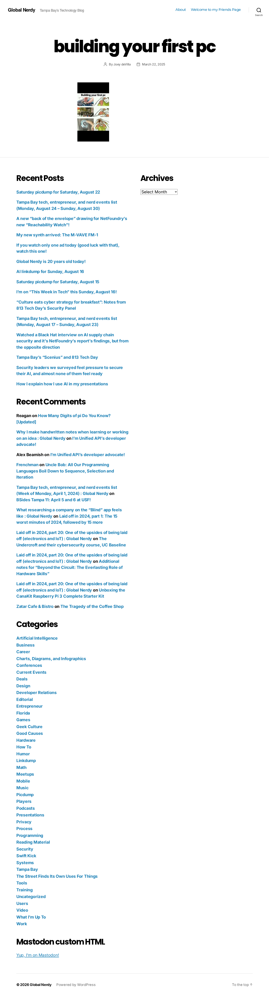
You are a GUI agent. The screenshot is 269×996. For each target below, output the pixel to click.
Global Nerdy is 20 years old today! (51, 261)
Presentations (30, 814)
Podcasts (25, 808)
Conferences (29, 665)
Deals (22, 678)
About (180, 10)
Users (22, 903)
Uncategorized (31, 896)
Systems (25, 862)
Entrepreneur (29, 706)
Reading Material (33, 842)
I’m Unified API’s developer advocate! (87, 454)
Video (22, 910)
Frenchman (27, 464)
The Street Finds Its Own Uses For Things (57, 876)
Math (21, 767)
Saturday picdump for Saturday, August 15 (57, 281)
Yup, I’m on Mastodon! (37, 955)
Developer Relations (36, 692)
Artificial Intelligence (37, 638)
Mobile (23, 781)
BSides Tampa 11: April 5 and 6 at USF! (53, 499)
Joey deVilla (122, 64)
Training (24, 889)
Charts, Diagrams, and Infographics (51, 658)
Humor (23, 753)
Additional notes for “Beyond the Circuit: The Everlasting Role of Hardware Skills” (69, 567)
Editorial (24, 699)
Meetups (25, 774)
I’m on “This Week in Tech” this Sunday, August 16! (66, 291)
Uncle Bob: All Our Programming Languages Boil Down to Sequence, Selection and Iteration (65, 471)
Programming (29, 835)
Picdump (25, 794)
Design (23, 685)
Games (23, 719)
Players (24, 801)
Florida (23, 713)
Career (23, 651)
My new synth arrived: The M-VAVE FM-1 (57, 234)
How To (23, 746)
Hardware (26, 740)
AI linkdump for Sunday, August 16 (50, 271)
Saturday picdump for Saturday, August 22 (58, 192)
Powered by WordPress (76, 985)
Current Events (31, 672)
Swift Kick (26, 855)
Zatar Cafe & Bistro (35, 606)
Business (25, 645)
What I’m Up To (31, 917)
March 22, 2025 (153, 64)
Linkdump (26, 760)
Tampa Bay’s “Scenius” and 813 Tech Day (57, 357)
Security (24, 849)
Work (21, 923)
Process (24, 828)
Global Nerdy (21, 9)
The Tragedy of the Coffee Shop (92, 606)
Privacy (24, 821)
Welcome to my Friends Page (216, 10)
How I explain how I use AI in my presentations (62, 383)
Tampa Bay (27, 869)
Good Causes (29, 733)
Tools (21, 882)
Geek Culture (29, 726)
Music (22, 787)
